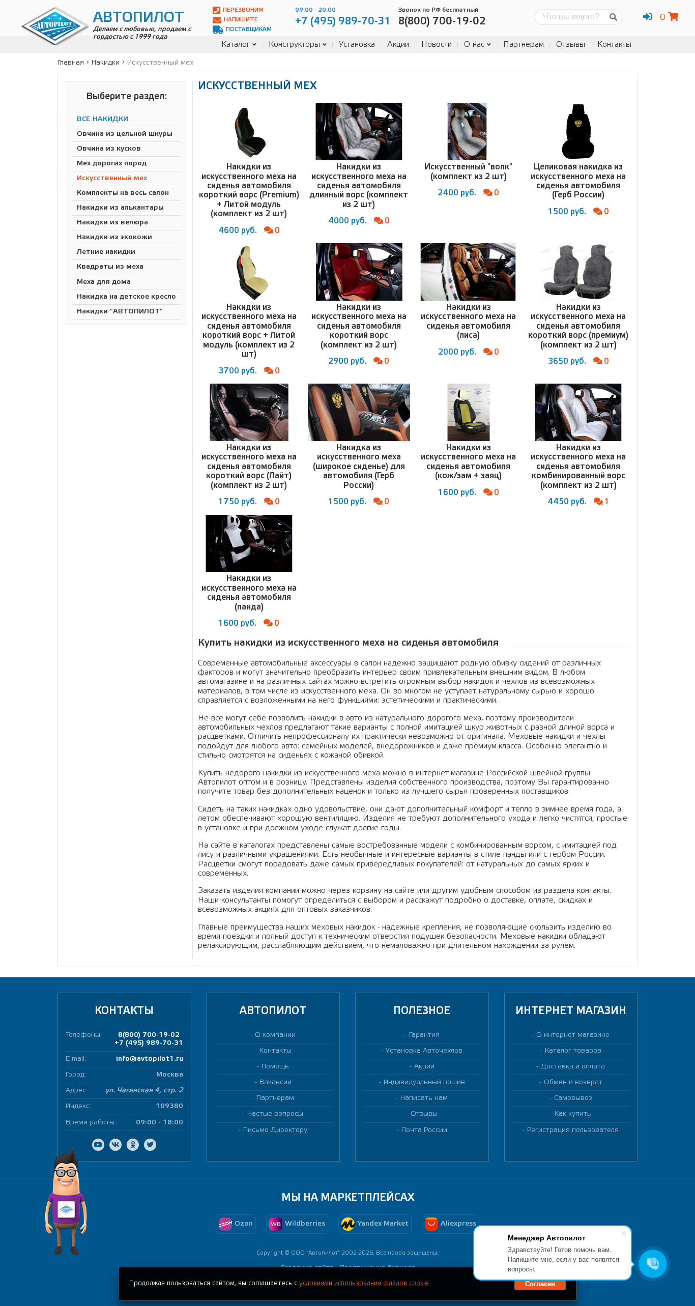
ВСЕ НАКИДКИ (102, 119)
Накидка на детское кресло (126, 297)
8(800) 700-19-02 (149, 1035)
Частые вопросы (275, 1114)
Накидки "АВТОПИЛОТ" (120, 311)
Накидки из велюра (112, 223)
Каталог (235, 44)
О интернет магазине (573, 1035)
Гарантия (424, 1035)
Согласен (540, 1284)
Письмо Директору (275, 1130)
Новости (436, 44)
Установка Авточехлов (424, 1051)
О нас (474, 44)
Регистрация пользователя (573, 1130)
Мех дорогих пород (112, 163)
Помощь (275, 1066)
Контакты (614, 44)
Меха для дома (104, 282)
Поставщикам (249, 29)
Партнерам (275, 1098)
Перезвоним (243, 10)
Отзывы (570, 44)
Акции (398, 44)
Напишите (241, 19)
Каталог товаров (573, 1051)
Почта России (424, 1130)
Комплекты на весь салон (123, 193)
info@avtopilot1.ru (149, 1059)
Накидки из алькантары (120, 208)
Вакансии (275, 1082)
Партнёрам (523, 44)
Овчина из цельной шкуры (124, 134)
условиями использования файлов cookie (364, 1283)
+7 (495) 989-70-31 (148, 1043)
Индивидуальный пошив (424, 1082)
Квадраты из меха (110, 267)
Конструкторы (294, 44)
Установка (357, 44)
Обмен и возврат (573, 1082)
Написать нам (424, 1098)
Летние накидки (106, 252)
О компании (275, 1035)
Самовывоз (573, 1098)
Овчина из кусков (109, 149)
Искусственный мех (112, 178)
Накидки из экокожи (114, 238)
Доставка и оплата (573, 1066)
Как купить (573, 1114)
